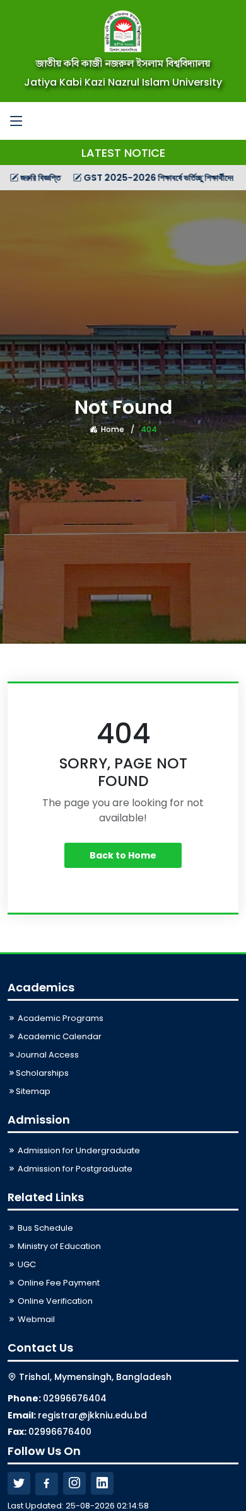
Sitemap (33, 1091)
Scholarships (42, 1073)
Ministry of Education (58, 1246)
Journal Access (47, 1055)
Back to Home (123, 855)
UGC (26, 1264)
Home (111, 429)
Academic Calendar (59, 1036)
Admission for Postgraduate (74, 1169)
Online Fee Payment (58, 1283)
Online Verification (54, 1301)
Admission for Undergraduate (78, 1150)
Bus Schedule (44, 1228)
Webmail (35, 1319)
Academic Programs (59, 1018)
